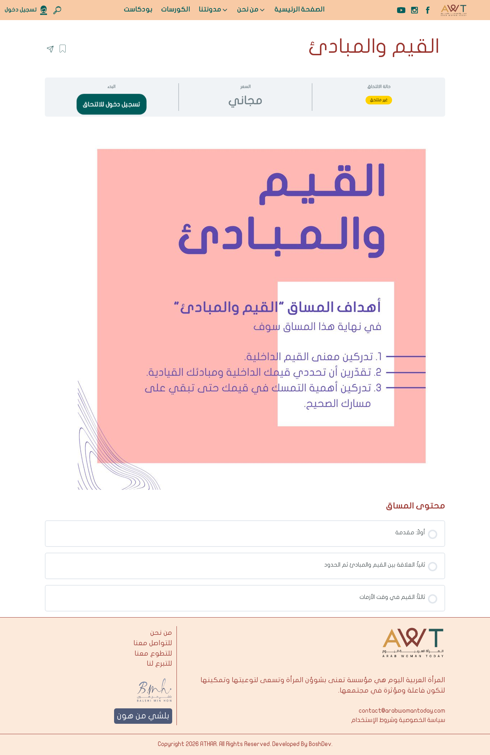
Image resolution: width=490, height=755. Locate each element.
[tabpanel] (245, 306)
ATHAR (208, 744)
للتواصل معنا (152, 643)
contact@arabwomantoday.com (402, 711)
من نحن (161, 632)
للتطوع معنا (153, 653)
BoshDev (320, 744)
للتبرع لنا (159, 663)
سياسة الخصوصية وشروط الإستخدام (398, 720)
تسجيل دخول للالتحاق (111, 104)
